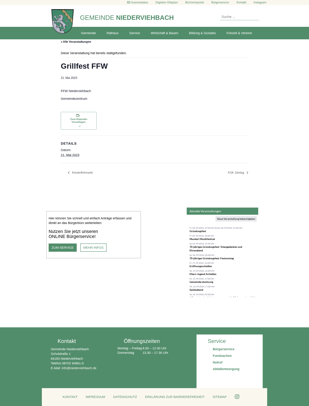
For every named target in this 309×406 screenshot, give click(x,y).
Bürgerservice (220, 2)
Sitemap (220, 397)
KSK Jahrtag (236, 172)
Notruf (217, 362)
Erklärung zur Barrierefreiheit (175, 397)
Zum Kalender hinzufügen (78, 120)
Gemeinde (88, 33)
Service (134, 33)
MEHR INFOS (93, 247)
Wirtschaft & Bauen (164, 33)
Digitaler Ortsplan (167, 2)
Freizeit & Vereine (239, 33)
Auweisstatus (139, 2)
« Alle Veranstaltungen (76, 41)
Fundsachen (222, 356)
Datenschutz (125, 397)
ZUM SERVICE (63, 247)
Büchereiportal (194, 2)
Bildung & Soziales (202, 33)
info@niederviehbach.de (79, 368)
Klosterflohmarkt (82, 172)
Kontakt (241, 2)
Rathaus (113, 33)
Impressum (95, 397)
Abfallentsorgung (226, 369)
